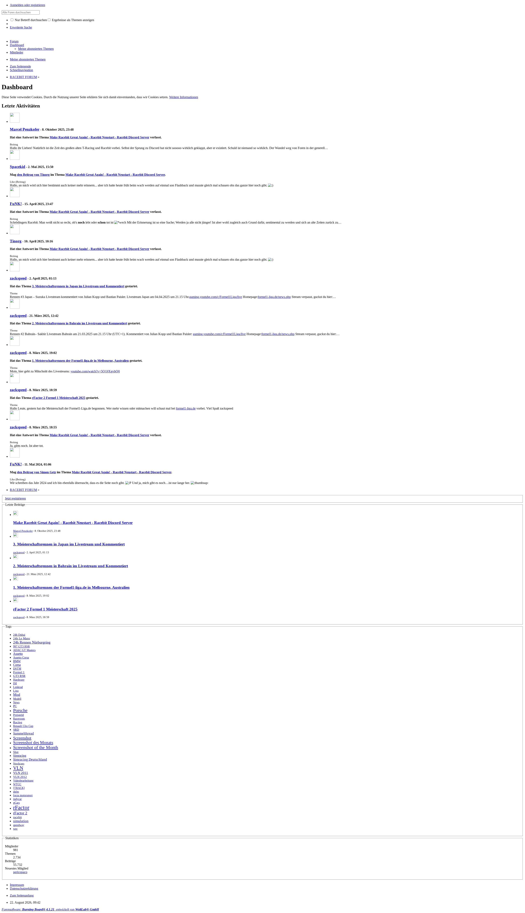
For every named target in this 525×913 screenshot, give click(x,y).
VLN (18, 768)
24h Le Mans (21, 638)
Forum (14, 41)
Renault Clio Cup (23, 726)
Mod (16, 695)
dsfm (16, 791)
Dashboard (17, 45)
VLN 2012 (20, 776)
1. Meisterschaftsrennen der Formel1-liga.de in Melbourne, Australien (80, 360)
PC (15, 706)
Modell (17, 698)
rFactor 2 (20, 813)
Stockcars (18, 763)
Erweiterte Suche (21, 27)
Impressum (17, 885)
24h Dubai (19, 634)
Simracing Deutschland (30, 759)
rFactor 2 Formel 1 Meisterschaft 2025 (58, 397)
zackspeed (18, 278)
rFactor (21, 808)
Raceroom (19, 718)
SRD (16, 729)
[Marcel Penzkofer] (15, 121)
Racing (17, 722)
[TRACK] (19, 788)
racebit (17, 817)
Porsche (20, 710)
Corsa (17, 664)
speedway (18, 825)
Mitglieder (16, 52)
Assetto (18, 653)
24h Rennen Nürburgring (31, 642)
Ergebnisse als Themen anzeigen (72, 20)
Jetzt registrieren (15, 498)
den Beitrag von (33, 174)
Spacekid (17, 166)
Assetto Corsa (21, 657)
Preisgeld (18, 715)
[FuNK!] (15, 196)
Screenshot (22, 738)
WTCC (17, 784)
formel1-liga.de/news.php (274, 297)
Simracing (19, 755)
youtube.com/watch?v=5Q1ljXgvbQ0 (95, 371)
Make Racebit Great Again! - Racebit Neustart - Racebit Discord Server (99, 137)
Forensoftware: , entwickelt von (50, 909)
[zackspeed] (15, 270)
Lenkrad (18, 687)
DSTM (17, 668)
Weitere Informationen (183, 97)
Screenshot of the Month (35, 747)
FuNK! (16, 204)
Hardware (18, 679)
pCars (16, 802)
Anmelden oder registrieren (27, 5)
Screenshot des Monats (33, 742)
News (16, 702)
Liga (15, 690)
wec (15, 828)
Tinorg (16, 241)
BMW (17, 661)
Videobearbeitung (23, 780)
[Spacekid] (15, 158)
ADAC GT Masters (24, 650)
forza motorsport (23, 795)
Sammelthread (23, 733)
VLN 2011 (20, 773)
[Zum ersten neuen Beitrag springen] (15, 514)
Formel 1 (19, 672)
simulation (21, 821)
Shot (15, 752)
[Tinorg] (15, 233)
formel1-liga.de (186, 408)
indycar (17, 799)
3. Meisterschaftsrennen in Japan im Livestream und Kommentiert (78, 286)
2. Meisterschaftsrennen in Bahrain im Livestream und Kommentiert (79, 323)
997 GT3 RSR (21, 646)
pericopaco (20, 872)
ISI (15, 683)
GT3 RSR (19, 676)
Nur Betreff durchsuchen (30, 20)
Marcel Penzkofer (24, 129)
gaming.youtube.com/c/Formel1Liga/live (215, 297)
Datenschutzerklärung (24, 888)
